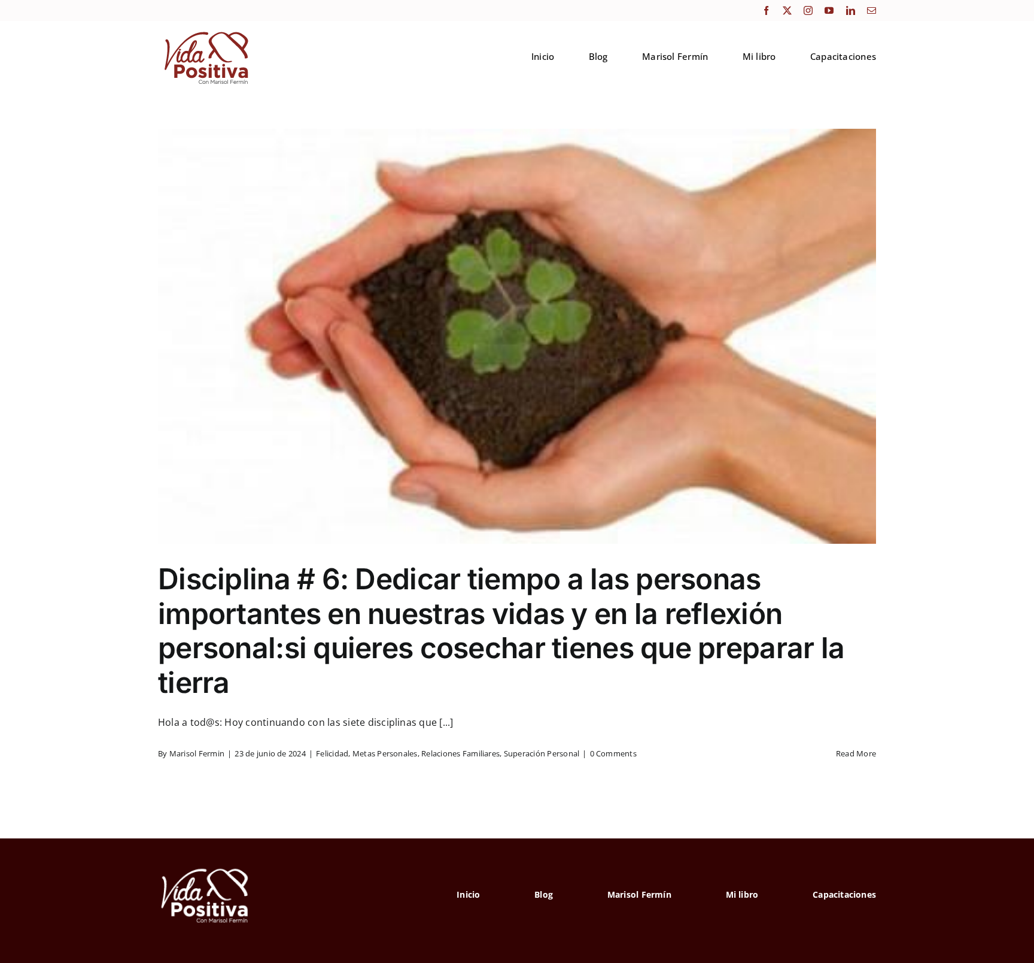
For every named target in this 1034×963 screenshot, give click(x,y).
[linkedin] (850, 10)
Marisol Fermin (196, 753)
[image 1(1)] (205, 31)
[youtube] (829, 10)
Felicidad (332, 753)
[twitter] (787, 10)
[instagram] (808, 10)
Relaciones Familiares (460, 753)
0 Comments (613, 753)
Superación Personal (542, 753)
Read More (856, 753)
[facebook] (766, 10)
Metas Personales (385, 753)
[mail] (871, 10)
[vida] (205, 867)
